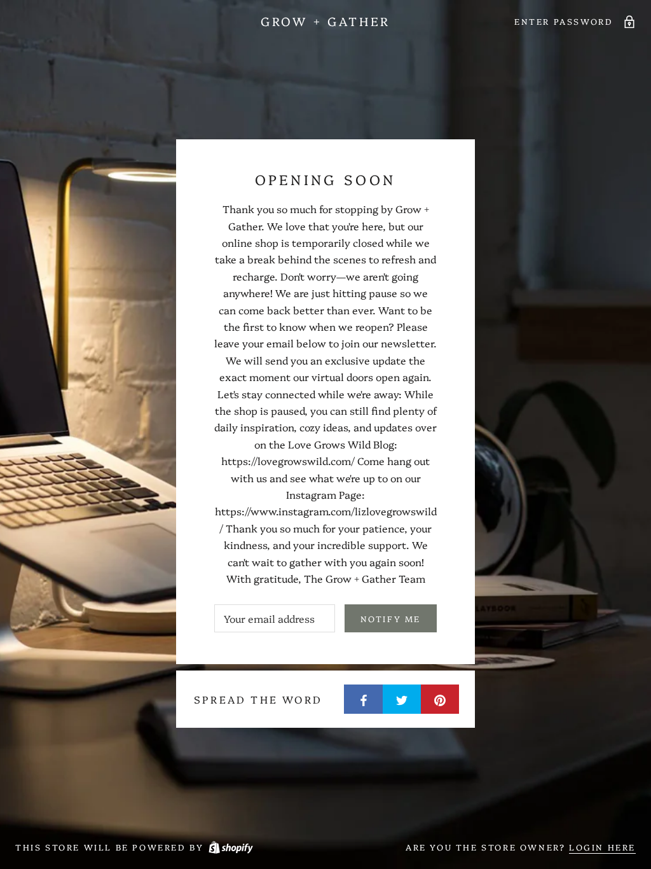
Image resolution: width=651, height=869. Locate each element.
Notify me (390, 618)
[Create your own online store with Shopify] (230, 846)
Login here (602, 846)
